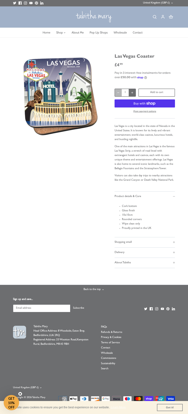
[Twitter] (14, 3)
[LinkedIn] (41, 3)
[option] (59, 96)
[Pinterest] (36, 3)
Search (105, 368)
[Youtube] (30, 3)
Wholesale (107, 353)
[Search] (155, 17)
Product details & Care (128, 196)
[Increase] (132, 92)
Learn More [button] (118, 407)
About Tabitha (123, 262)
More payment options (144, 111)
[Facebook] (20, 3)
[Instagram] (25, 3)
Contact (105, 348)
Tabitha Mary (38, 397)
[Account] (163, 17)
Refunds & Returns (111, 332)
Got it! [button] (170, 407)
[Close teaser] (20, 394)
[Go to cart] (171, 17)
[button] (11, 402)
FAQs (104, 327)
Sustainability (108, 363)
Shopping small (123, 242)
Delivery (119, 252)
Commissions (108, 358)
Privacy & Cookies (111, 337)
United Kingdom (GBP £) (156, 3)
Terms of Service (110, 342)
